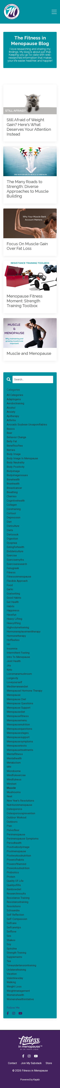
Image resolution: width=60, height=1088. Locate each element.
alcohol (11, 407)
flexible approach (17, 580)
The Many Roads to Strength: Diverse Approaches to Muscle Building (27, 188)
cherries (11, 496)
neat (9, 796)
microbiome (14, 771)
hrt (8, 644)
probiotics (13, 872)
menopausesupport (18, 737)
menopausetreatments (20, 750)
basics (11, 428)
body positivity (15, 466)
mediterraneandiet (17, 686)
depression (13, 517)
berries (11, 450)
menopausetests (17, 745)
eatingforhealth (15, 547)
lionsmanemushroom (19, 673)
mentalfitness (15, 754)
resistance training (18, 897)
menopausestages (18, 733)
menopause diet (16, 699)
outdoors (12, 821)
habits (10, 606)
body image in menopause (22, 458)
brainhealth (13, 483)
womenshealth (15, 995)
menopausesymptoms (20, 741)
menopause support (18, 707)
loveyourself (14, 682)
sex (9, 935)
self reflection (15, 914)
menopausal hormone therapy (24, 690)
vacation (12, 973)
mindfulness (14, 779)
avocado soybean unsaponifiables (27, 424)
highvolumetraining (18, 627)
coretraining (14, 509)
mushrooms (14, 792)
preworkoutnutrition (18, 868)
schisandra (13, 910)
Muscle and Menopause (29, 353)
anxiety (11, 411)
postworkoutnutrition (19, 855)
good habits (14, 597)
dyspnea (12, 542)
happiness (13, 610)
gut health (13, 602)
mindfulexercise (16, 775)
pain (9, 825)
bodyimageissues (17, 475)
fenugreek (13, 568)
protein (11, 876)
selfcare (11, 923)
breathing (12, 492)
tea (9, 961)
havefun (11, 614)
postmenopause (16, 851)
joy (9, 665)
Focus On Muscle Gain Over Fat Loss (27, 246)
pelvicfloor (13, 830)
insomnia (12, 648)
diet (9, 521)
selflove (11, 931)
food (10, 585)
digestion (12, 538)
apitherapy (13, 416)
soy (9, 944)
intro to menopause (18, 657)
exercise (12, 555)
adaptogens (14, 399)
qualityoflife (14, 885)
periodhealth (14, 842)
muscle (11, 788)
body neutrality (15, 462)
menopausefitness (18, 716)
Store (49, 1063)
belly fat (12, 441)
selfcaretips (14, 927)
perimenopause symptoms (22, 838)
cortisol (11, 513)
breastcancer (14, 488)
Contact (12, 1063)
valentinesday (15, 978)
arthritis (11, 420)
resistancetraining (17, 902)
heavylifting (14, 623)
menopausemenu (17, 720)
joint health (14, 661)
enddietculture (15, 551)
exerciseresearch (17, 564)
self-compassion (17, 919)
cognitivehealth (16, 500)
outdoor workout (16, 817)
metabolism (14, 762)
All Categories (15, 395)
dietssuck (12, 534)
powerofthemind (16, 864)
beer (9, 433)
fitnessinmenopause (19, 576)
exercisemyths (15, 559)
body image (14, 454)
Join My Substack (31, 1063)
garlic (10, 589)
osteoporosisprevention (21, 813)
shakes (11, 940)
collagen (12, 504)
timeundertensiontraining (21, 965)
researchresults (16, 893)
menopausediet (16, 711)
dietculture (13, 525)
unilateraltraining (16, 969)
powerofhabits (15, 859)
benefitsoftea (15, 445)
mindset (11, 783)
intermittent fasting (18, 652)
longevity (12, 678)
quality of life (15, 880)
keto (9, 669)
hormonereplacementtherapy (23, 631)
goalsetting (13, 593)
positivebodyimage (18, 847)
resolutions (14, 906)
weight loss (14, 986)
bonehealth (13, 479)
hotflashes (13, 640)
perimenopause (16, 834)
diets (10, 530)
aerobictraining (15, 403)
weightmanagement (18, 990)
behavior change (16, 437)
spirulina (12, 948)
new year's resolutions (20, 800)
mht (9, 766)
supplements (14, 957)
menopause (13, 695)
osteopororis (14, 809)
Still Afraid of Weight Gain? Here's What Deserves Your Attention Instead (29, 127)
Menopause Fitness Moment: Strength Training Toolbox (24, 301)
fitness (11, 572)
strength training (16, 952)
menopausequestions (19, 728)
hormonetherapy (16, 635)
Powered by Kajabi (30, 1079)
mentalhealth (14, 758)
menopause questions (20, 703)
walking (11, 982)
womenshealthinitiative (20, 999)
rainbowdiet (14, 889)
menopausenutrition (18, 724)
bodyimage (13, 471)
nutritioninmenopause (19, 805)
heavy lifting (14, 618)
